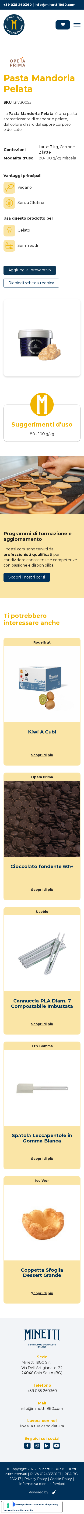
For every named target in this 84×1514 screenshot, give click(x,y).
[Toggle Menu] (77, 24)
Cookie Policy (61, 1479)
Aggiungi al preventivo (29, 270)
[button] (62, 25)
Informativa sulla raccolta (18, 1510)
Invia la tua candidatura (42, 1426)
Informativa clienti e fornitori (42, 1484)
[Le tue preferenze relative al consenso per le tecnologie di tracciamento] (8, 1505)
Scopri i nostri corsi (26, 577)
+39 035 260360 (18, 5)
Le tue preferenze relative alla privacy (36, 1504)
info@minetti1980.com (55, 5)
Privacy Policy (35, 1479)
